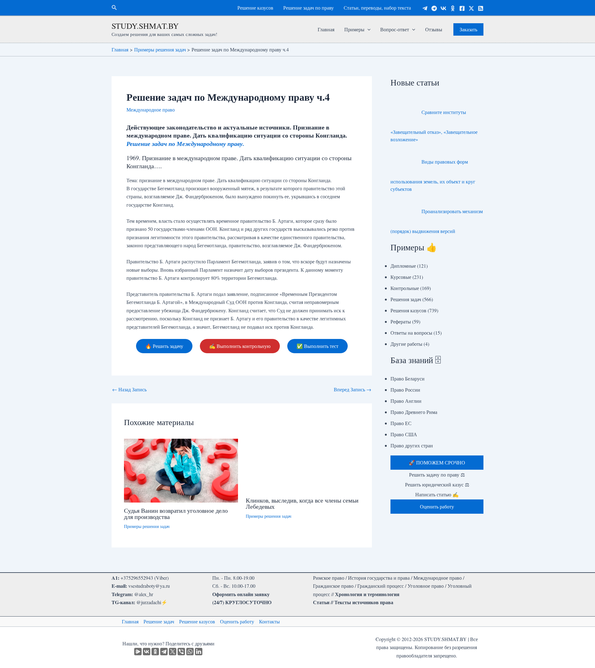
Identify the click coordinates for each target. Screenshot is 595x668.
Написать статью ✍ (437, 494)
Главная (326, 29)
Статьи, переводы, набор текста (377, 7)
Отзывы (433, 29)
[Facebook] (462, 8)
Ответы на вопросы (411, 332)
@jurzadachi (148, 602)
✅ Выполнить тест (317, 346)
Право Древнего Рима (413, 412)
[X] (172, 651)
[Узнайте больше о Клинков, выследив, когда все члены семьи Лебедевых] (303, 464)
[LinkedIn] (198, 651)
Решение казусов (255, 7)
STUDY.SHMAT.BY (145, 25)
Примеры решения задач (147, 526)
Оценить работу (237, 621)
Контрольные (404, 288)
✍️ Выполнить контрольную (240, 346)
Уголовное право (426, 585)
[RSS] (480, 8)
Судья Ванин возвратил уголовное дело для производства (176, 513)
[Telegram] (425, 8)
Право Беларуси (407, 378)
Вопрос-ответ (394, 29)
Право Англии (405, 401)
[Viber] (181, 651)
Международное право (150, 109)
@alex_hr (143, 594)
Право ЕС (401, 423)
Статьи (321, 602)
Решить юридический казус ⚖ (437, 484)
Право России (405, 389)
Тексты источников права (363, 602)
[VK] (443, 8)
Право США (403, 434)
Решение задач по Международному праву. (185, 143)
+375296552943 (137, 577)
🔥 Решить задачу (164, 346)
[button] (114, 8)
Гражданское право (333, 585)
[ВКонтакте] (146, 651)
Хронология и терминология (367, 594)
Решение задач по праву (308, 7)
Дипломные (403, 265)
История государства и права (379, 577)
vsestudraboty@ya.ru (149, 585)
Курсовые (400, 277)
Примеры (354, 29)
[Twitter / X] (471, 8)
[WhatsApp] (190, 651)
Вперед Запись (352, 389)
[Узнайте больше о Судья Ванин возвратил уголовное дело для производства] (181, 469)
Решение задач (158, 621)
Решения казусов (408, 310)
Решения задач (405, 299)
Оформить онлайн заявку (241, 594)
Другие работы (406, 344)
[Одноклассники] (453, 8)
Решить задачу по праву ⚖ (437, 474)
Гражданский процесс (380, 585)
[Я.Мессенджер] (138, 651)
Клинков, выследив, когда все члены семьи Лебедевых (302, 503)
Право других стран (411, 445)
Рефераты (400, 321)
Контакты (269, 621)
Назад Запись (129, 389)
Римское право (328, 577)
